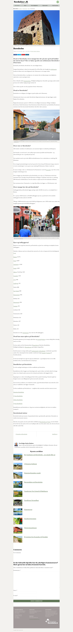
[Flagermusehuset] (17, 530)
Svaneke (15, 276)
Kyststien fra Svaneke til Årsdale (36, 537)
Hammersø (28, 509)
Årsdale (15, 306)
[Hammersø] (17, 512)
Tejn (14, 279)
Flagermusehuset (30, 528)
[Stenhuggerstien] (17, 521)
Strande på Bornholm (21, 434)
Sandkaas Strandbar (31, 500)
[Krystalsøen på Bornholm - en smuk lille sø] (17, 457)
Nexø (14, 260)
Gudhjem (15, 283)
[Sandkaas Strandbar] (17, 503)
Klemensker (16, 294)
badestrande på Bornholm (38, 351)
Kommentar (17, 570)
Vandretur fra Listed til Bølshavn (36, 491)
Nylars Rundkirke (18, 396)
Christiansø (26, 332)
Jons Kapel (36, 345)
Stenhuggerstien (46, 353)
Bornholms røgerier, (45, 421)
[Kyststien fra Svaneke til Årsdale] (17, 539)
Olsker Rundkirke (18, 399)
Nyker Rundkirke (17, 403)
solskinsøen (53, 69)
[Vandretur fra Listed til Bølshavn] (17, 494)
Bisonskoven (28, 347)
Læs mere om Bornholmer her (34, 619)
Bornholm (17, 5)
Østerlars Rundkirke (18, 392)
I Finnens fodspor (30, 464)
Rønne (15, 257)
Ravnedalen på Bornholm (33, 482)
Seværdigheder (34, 5)
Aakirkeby (16, 264)
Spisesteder (45, 5)
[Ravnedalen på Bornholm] (17, 484)
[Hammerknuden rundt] (17, 475)
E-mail (15, 595)
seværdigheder (41, 339)
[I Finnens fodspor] (17, 466)
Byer (25, 5)
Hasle (14, 268)
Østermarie (16, 302)
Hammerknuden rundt (32, 473)
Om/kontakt (55, 5)
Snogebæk (16, 291)
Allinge (15, 272)
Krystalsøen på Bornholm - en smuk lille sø (39, 455)
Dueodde (48, 169)
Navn (15, 590)
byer (14, 253)
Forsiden (20, 8)
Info (29, 8)
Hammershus (27, 81)
